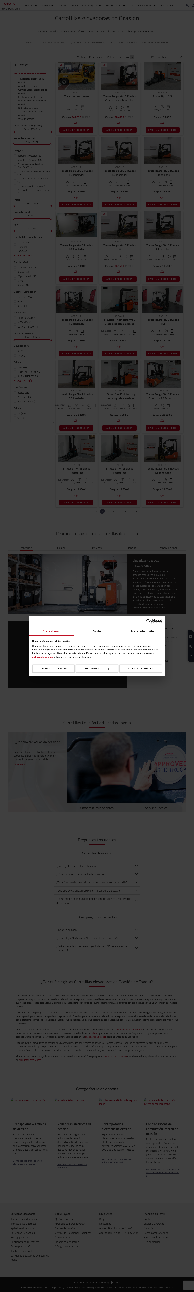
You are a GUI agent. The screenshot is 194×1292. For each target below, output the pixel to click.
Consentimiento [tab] (51, 631)
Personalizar (95, 668)
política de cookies (43, 656)
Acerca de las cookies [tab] (142, 631)
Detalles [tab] (97, 631)
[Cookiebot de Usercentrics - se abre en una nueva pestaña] (148, 621)
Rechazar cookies (53, 668)
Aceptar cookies (140, 668)
